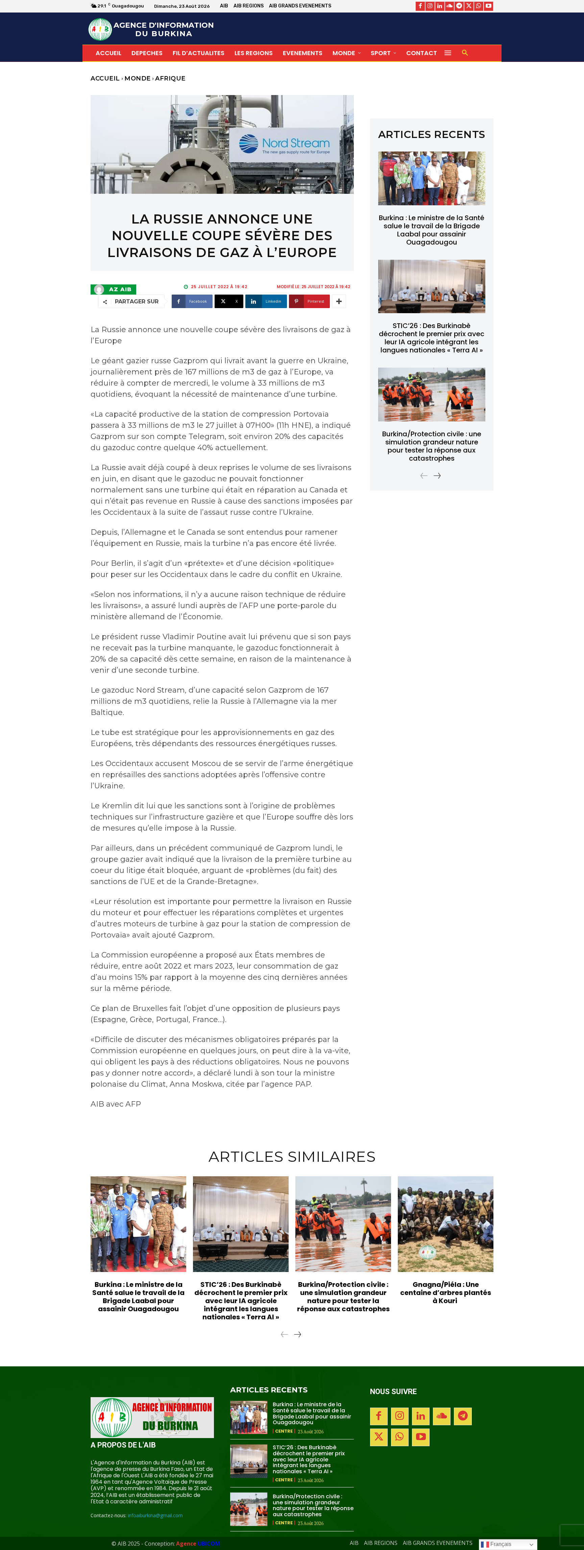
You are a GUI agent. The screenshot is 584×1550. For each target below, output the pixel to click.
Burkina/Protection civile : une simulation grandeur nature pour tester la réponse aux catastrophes (431, 446)
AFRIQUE (170, 78)
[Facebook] (420, 6)
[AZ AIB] (100, 289)
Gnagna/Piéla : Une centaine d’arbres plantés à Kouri (445, 1292)
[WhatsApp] (479, 6)
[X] (469, 6)
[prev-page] (424, 476)
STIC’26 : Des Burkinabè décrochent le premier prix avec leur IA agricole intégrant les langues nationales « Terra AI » (431, 338)
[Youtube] (488, 6)
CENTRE (284, 1431)
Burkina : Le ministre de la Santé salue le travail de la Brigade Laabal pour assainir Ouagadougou (431, 230)
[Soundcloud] (450, 6)
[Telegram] (459, 6)
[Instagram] (430, 6)
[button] (465, 53)
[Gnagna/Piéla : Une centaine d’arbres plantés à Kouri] (445, 1224)
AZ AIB (120, 289)
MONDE (137, 78)
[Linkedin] (440, 6)
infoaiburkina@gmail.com (155, 1515)
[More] (339, 301)
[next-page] (437, 476)
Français (500, 1544)
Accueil (105, 78)
